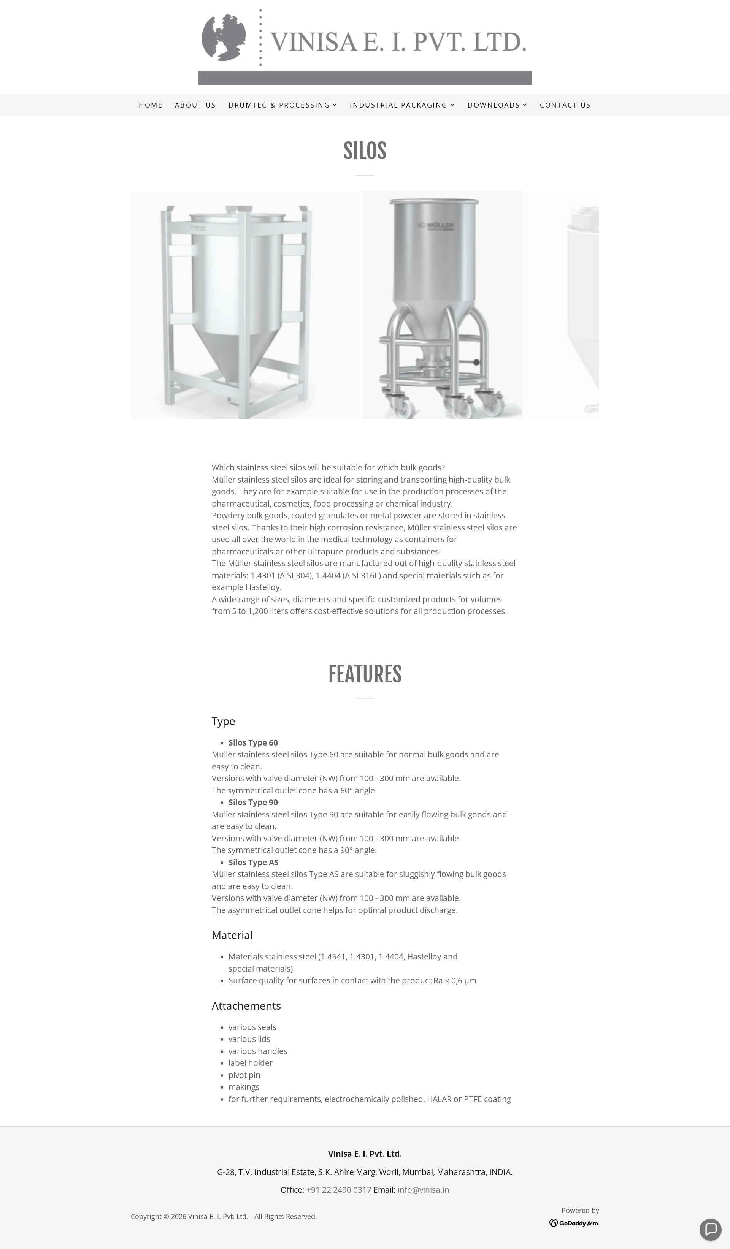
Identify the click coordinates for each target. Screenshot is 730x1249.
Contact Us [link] (565, 104)
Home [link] (151, 104)
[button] (283, 104)
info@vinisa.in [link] (423, 1189)
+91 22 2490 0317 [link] (338, 1189)
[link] (365, 46)
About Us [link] (195, 104)
